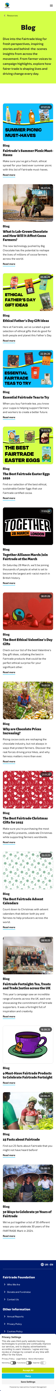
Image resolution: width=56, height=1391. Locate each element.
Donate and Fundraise (19, 1291)
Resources (12, 15)
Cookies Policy (15, 1331)
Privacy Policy (14, 1323)
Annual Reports (15, 1316)
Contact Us (13, 1299)
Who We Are (13, 1284)
